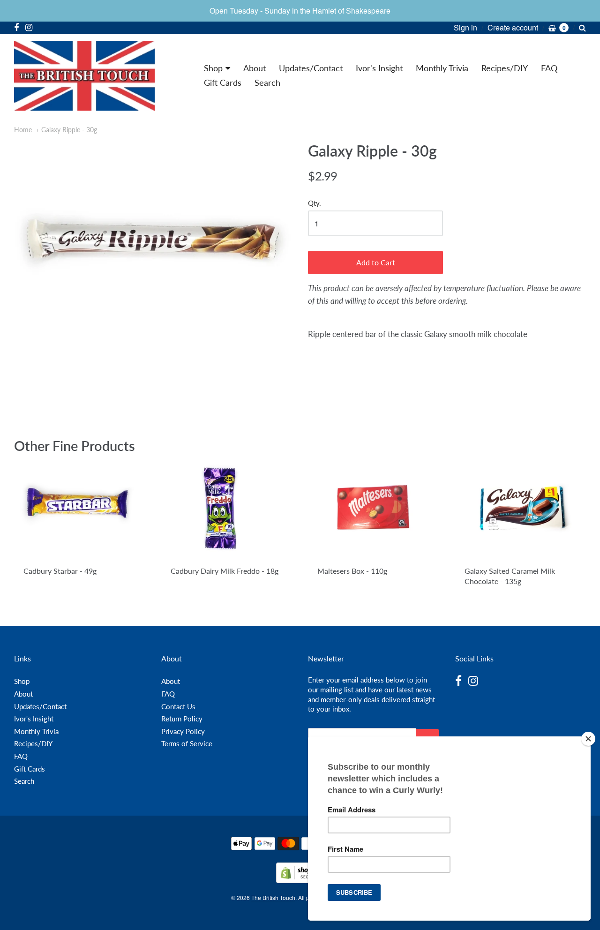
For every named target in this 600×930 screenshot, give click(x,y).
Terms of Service (186, 743)
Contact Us (178, 706)
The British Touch (273, 897)
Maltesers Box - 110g (352, 570)
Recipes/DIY (504, 68)
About (254, 68)
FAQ (549, 68)
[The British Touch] (84, 76)
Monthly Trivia (442, 68)
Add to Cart (375, 262)
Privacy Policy (183, 731)
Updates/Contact (311, 68)
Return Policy (181, 718)
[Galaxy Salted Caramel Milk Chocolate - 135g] (520, 510)
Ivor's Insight (379, 68)
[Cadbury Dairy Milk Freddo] (226, 510)
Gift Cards (222, 82)
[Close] (588, 739)
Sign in (465, 27)
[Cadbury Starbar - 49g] (79, 510)
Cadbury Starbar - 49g (60, 570)
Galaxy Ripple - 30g (69, 130)
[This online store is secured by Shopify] (300, 880)
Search (267, 82)
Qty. (314, 203)
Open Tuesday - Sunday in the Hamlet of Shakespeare (300, 10)
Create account (513, 27)
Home (23, 130)
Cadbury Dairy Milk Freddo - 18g (224, 570)
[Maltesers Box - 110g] (373, 510)
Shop (213, 68)
